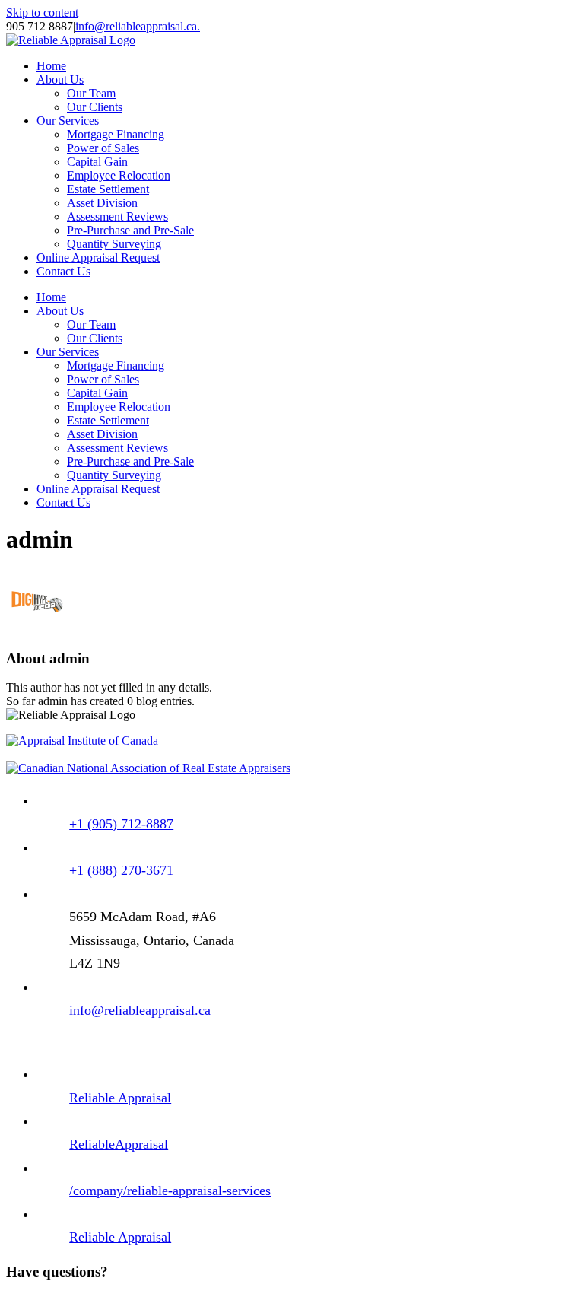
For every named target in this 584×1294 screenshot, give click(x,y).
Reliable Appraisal (120, 1097)
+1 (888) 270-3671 (121, 870)
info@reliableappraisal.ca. (137, 26)
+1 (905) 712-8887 (121, 823)
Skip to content (42, 12)
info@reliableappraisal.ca (140, 1010)
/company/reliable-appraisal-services (170, 1190)
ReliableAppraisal (118, 1144)
